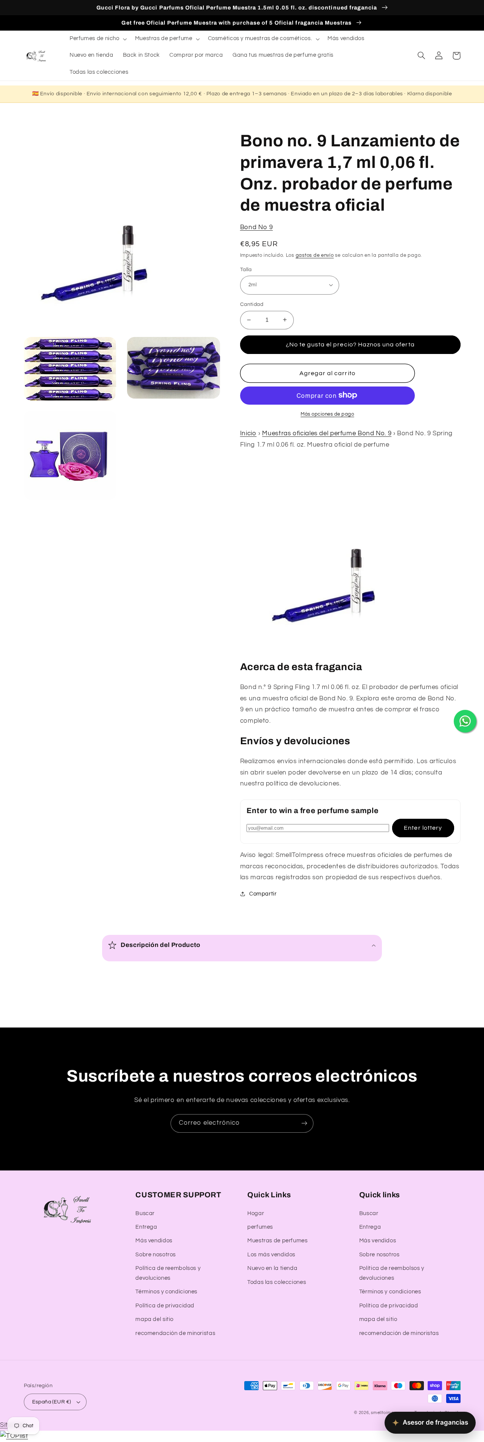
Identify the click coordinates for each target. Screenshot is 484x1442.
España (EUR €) (51, 1402)
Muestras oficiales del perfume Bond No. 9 (326, 433)
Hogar (255, 1213)
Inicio (248, 433)
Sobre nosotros (155, 1254)
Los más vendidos (271, 1254)
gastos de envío (315, 255)
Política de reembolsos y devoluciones (167, 1273)
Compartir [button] (263, 894)
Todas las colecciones (276, 1282)
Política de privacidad (164, 1306)
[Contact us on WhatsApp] (465, 721)
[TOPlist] (14, 1436)
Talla (246, 269)
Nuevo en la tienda (272, 1268)
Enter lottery (423, 827)
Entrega (146, 1227)
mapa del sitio (154, 1319)
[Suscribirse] (304, 1123)
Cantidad (251, 304)
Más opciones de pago (327, 413)
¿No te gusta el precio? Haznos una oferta (350, 344)
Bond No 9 (256, 227)
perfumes (260, 1227)
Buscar (145, 1213)
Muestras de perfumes (277, 1240)
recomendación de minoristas (175, 1333)
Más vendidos (153, 1240)
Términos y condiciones (166, 1292)
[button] (97, 39)
